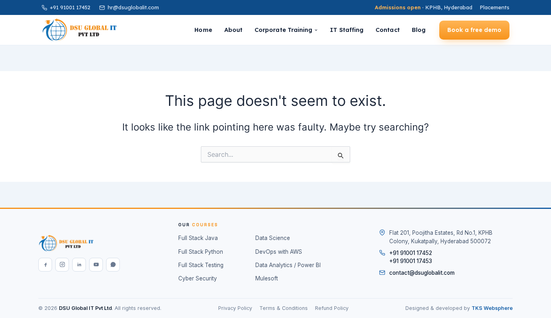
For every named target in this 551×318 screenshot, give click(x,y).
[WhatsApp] (113, 265)
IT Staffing (346, 30)
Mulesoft (266, 278)
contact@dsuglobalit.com (422, 273)
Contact (388, 30)
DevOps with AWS (278, 252)
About (233, 30)
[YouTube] (96, 265)
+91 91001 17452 (70, 7)
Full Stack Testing (200, 265)
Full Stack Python (200, 252)
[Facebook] (45, 265)
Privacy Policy (235, 308)
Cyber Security (197, 278)
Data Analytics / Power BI (288, 265)
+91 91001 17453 (410, 261)
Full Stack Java (198, 238)
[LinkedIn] (79, 265)
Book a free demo (474, 30)
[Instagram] (62, 265)
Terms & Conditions (283, 308)
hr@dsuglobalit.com (133, 7)
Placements (494, 7)
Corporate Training (283, 30)
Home (203, 30)
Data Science (272, 238)
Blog (419, 30)
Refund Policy (332, 308)
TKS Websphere (492, 308)
